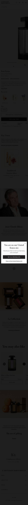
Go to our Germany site (14, 257)
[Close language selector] (25, 243)
